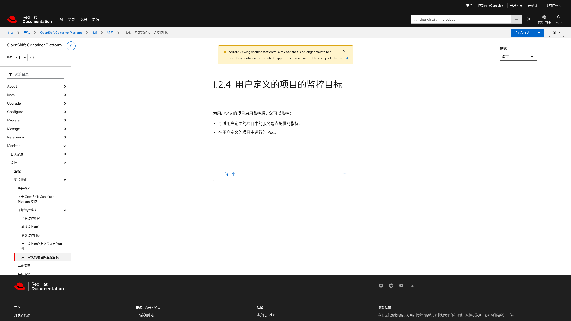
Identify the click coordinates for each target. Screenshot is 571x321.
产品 (27, 33)
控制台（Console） (491, 6)
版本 (9, 57)
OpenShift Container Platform (61, 33)
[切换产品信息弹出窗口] (32, 58)
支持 (469, 6)
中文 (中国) (544, 22)
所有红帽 (552, 6)
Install (12, 95)
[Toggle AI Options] (539, 33)
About (12, 86)
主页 (10, 33)
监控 (110, 33)
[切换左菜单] (71, 45)
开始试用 (534, 6)
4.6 (94, 33)
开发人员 (516, 6)
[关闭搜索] (529, 19)
